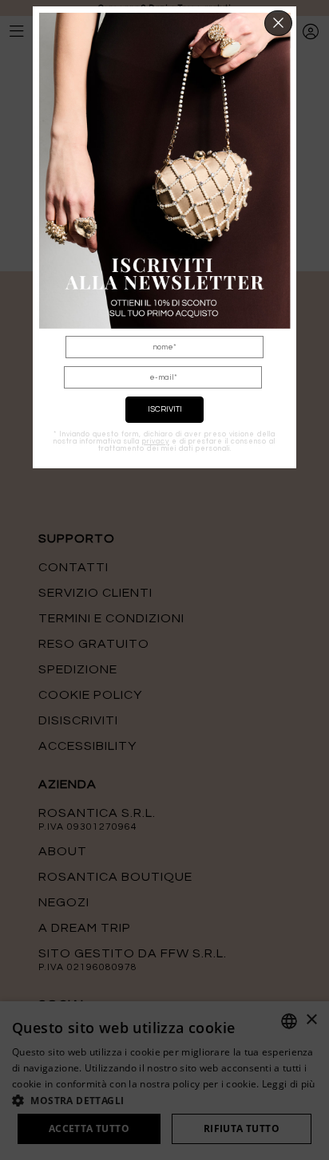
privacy (155, 441)
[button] (278, 23)
